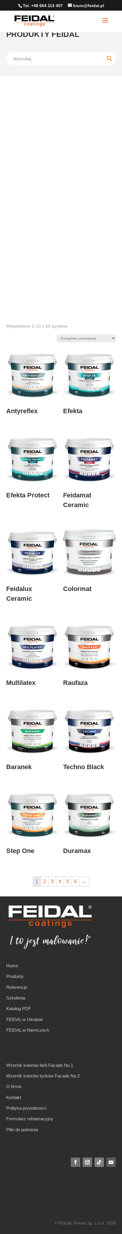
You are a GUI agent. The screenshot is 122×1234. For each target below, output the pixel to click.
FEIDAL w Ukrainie (24, 1019)
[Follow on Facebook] (75, 1162)
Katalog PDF (18, 1008)
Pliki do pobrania (22, 1129)
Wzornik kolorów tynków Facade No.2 (43, 1075)
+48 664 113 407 (47, 5)
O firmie (14, 1086)
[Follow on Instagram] (87, 1162)
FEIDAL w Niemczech (27, 1030)
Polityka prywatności (26, 1108)
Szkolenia (15, 997)
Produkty (15, 976)
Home (12, 965)
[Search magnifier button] (109, 58)
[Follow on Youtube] (111, 1162)
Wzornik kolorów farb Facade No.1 (39, 1065)
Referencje (16, 987)
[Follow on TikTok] (99, 1162)
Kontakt (13, 1097)
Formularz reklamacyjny (29, 1118)
